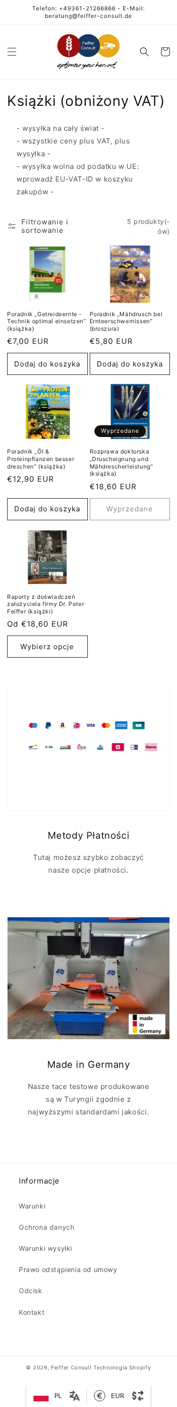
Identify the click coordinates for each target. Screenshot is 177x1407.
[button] (11, 51)
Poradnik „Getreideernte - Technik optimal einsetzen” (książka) (46, 321)
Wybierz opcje (47, 646)
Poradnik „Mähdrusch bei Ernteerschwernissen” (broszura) (126, 321)
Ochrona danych (46, 1227)
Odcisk (30, 1291)
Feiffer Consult (71, 1367)
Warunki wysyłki (45, 1248)
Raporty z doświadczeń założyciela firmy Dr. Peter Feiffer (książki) (45, 604)
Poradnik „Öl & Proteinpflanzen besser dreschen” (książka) (40, 458)
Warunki (32, 1206)
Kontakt (31, 1312)
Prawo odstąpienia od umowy (68, 1269)
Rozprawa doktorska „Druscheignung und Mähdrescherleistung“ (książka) (121, 462)
